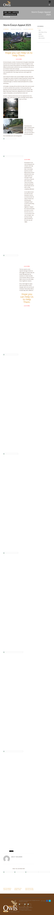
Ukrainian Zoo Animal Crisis (18, 889)
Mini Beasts (41, 36)
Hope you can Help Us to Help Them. (18, 54)
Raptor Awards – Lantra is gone (7, 889)
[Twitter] (50, 901)
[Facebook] (47, 901)
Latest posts (30, 29)
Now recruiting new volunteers (29, 889)
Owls (40, 30)
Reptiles (40, 34)
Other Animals (42, 38)
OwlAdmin (6, 29)
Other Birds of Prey (43, 32)
